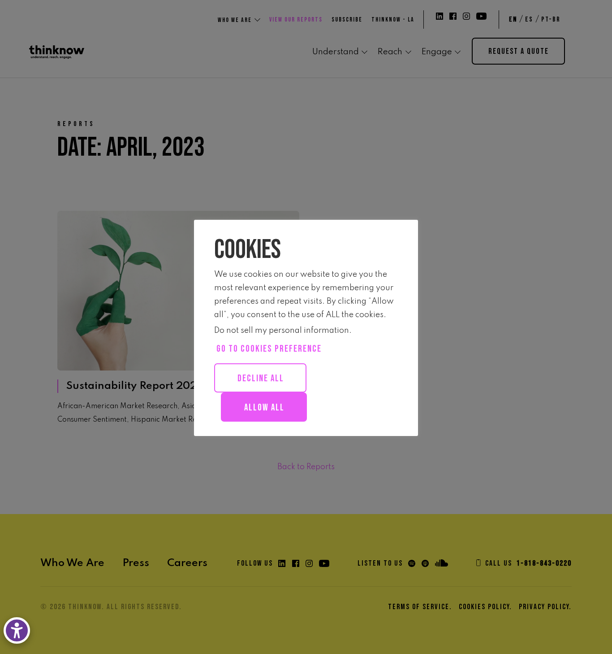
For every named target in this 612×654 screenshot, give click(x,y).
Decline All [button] (260, 378)
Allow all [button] (264, 407)
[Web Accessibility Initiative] (18, 630)
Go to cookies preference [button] (269, 348)
